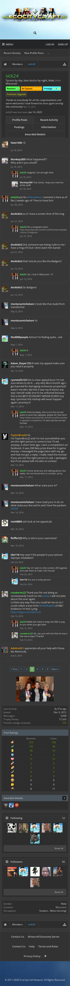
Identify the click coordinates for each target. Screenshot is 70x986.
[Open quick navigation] (64, 64)
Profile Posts (19, 120)
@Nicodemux (35, 197)
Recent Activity (12, 53)
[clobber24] (46, 828)
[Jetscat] (12, 828)
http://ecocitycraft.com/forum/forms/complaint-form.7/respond (43, 231)
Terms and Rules (48, 946)
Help (32, 946)
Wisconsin (61, 907)
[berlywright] (35, 871)
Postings (19, 127)
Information (48, 127)
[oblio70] (35, 828)
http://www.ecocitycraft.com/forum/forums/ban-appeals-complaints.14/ (43, 419)
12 (63, 818)
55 (63, 861)
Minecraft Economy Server (44, 936)
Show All (58, 848)
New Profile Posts (34, 53)
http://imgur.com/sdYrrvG (26, 612)
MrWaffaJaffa (47, 605)
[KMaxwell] (35, 839)
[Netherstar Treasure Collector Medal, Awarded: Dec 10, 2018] (6, 805)
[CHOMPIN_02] (23, 828)
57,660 (62, 719)
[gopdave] (12, 871)
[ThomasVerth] (58, 871)
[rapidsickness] (58, 828)
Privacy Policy (32, 956)
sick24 (14, 508)
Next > (55, 669)
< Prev (14, 669)
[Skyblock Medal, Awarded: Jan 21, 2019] (11, 805)
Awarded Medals (35, 134)
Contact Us (17, 936)
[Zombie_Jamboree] (46, 871)
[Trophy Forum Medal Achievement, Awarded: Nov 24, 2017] (16, 805)
